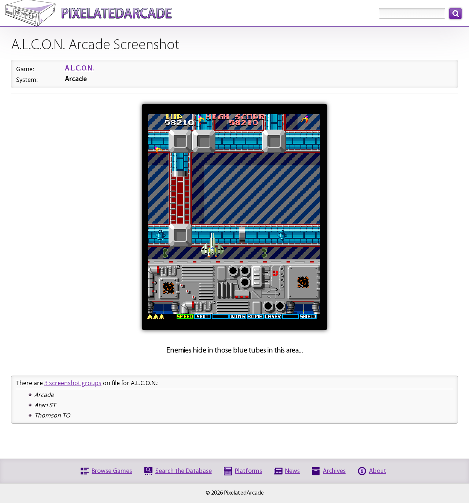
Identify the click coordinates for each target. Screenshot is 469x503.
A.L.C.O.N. (79, 68)
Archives (334, 471)
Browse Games (112, 471)
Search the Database (183, 471)
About (377, 471)
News (292, 471)
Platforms (248, 471)
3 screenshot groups (72, 383)
